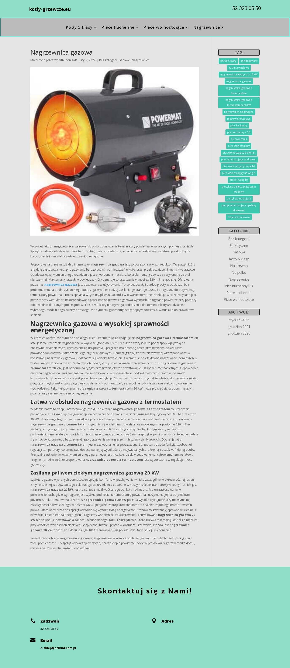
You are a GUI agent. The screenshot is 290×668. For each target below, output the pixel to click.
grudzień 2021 (239, 326)
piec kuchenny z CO (239, 132)
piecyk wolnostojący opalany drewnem (239, 207)
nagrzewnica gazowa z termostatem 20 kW (238, 102)
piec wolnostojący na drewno (238, 159)
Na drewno (239, 265)
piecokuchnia (239, 139)
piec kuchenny (238, 125)
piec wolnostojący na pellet (238, 166)
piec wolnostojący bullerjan (238, 152)
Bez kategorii (108, 60)
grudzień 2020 (239, 333)
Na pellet (239, 272)
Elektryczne (239, 245)
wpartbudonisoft (65, 60)
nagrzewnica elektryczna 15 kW (239, 74)
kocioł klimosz (249, 61)
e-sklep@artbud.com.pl (58, 648)
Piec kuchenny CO (239, 286)
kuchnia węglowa (239, 67)
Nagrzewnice (206, 28)
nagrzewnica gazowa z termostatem (238, 90)
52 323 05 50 (246, 8)
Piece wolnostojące (164, 28)
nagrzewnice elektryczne (238, 112)
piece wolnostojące (239, 118)
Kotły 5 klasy (79, 28)
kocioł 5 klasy (228, 61)
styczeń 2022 (239, 320)
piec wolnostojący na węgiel (239, 173)
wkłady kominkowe (239, 217)
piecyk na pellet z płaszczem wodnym (239, 189)
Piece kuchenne (118, 28)
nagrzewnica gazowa (60, 284)
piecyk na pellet (238, 180)
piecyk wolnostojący (239, 198)
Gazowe (124, 60)
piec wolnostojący (239, 146)
